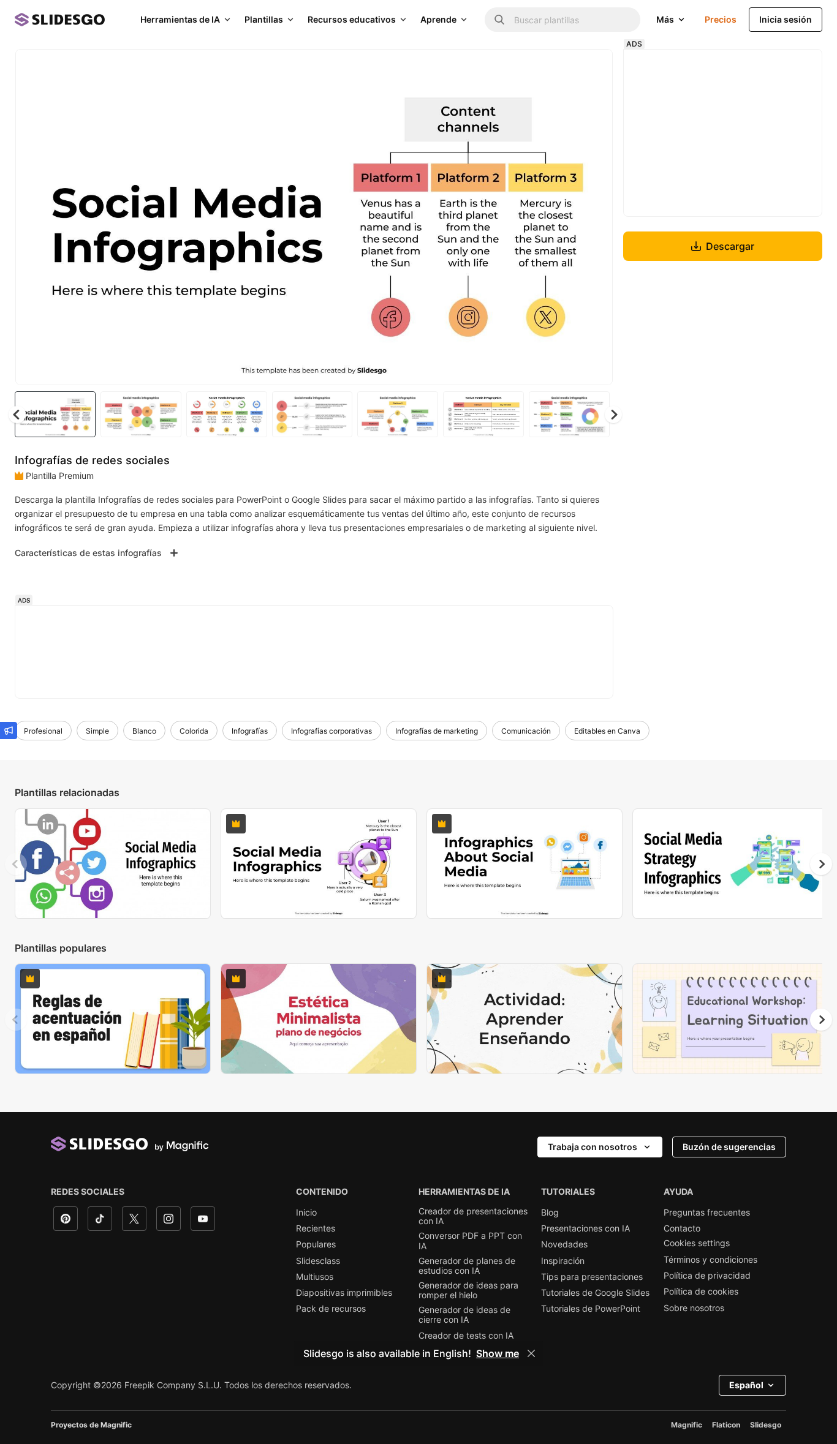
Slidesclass (318, 1261)
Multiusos (314, 1277)
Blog (550, 1212)
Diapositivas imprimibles (344, 1293)
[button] (613, 414)
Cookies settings (697, 1243)
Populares (316, 1244)
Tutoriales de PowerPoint (590, 1309)
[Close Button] (531, 1353)
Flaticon (726, 1424)
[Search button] (499, 19)
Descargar (730, 246)
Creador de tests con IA (465, 1336)
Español (746, 1385)
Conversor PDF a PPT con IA (470, 1240)
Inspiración (563, 1261)
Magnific (686, 1424)
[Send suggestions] (8, 730)
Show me (497, 1353)
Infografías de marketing (436, 730)
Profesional (43, 730)
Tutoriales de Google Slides (595, 1293)
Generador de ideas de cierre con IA (464, 1315)
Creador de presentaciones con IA (473, 1216)
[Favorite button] (560, 68)
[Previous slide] (16, 864)
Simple (97, 730)
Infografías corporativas (331, 730)
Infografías (250, 730)
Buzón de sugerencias (729, 1146)
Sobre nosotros (694, 1308)
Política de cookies (701, 1291)
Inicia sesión (785, 19)
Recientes (315, 1228)
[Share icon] (592, 68)
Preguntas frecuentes (707, 1212)
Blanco (144, 730)
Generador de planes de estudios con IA (466, 1266)
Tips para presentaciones (592, 1277)
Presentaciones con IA (585, 1228)
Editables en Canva (607, 730)
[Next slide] (594, 217)
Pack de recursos (331, 1309)
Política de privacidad (707, 1275)
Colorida (194, 730)
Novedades (564, 1244)
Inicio (306, 1212)
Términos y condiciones (710, 1260)
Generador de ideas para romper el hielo (468, 1290)
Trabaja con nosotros (592, 1146)
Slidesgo (765, 1424)
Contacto (682, 1228)
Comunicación (526, 730)
